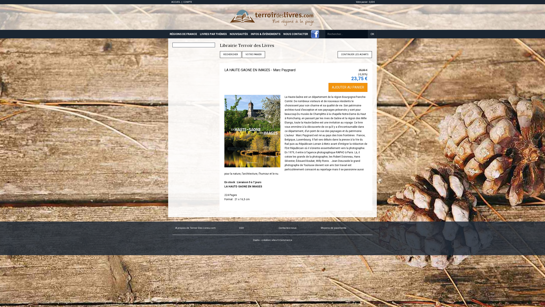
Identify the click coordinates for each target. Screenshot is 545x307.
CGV (241, 228)
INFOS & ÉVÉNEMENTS (265, 34)
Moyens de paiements (333, 228)
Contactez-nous (287, 228)
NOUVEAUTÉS (239, 34)
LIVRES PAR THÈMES (213, 34)
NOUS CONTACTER (295, 34)
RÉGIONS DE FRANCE (183, 34)
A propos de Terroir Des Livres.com (195, 228)
